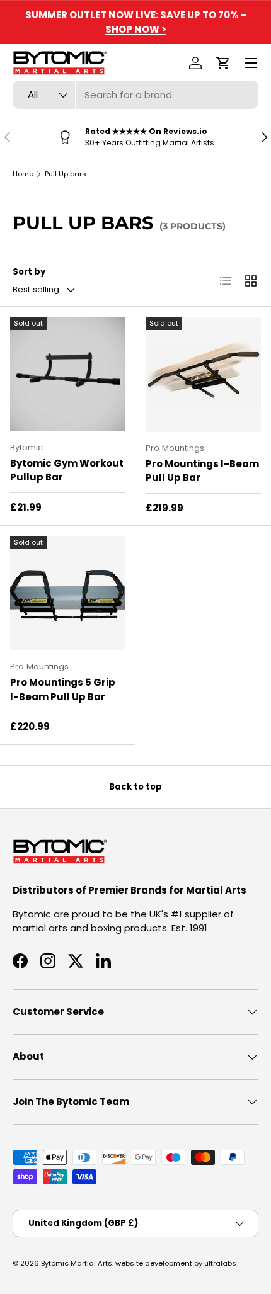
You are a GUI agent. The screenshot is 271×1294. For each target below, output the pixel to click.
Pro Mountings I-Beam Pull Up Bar (202, 471)
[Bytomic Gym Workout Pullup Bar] (67, 374)
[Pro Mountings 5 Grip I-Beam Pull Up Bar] (67, 593)
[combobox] (135, 95)
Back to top (135, 787)
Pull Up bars (65, 174)
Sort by (29, 272)
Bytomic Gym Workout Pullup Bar (67, 470)
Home (23, 174)
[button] (223, 63)
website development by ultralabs (175, 1263)
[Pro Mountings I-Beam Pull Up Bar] (203, 374)
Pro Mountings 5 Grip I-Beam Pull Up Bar (62, 689)
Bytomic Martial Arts (76, 1263)
